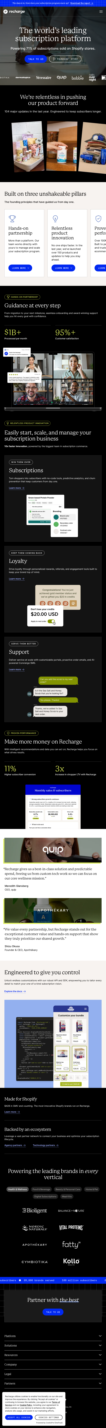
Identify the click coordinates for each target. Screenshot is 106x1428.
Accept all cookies (19, 1417)
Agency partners (13, 1145)
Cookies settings (49, 1417)
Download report (80, 3)
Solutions (10, 1345)
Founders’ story (67, 58)
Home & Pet (92, 1189)
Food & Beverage (41, 1189)
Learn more (22, 268)
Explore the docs (13, 991)
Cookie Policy (26, 1405)
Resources (11, 1355)
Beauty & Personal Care (68, 1189)
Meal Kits (67, 1196)
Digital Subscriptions (45, 1196)
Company (10, 1364)
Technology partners (44, 1145)
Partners (9, 1383)
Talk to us (35, 59)
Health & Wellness (17, 1189)
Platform (10, 1336)
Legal (7, 1374)
